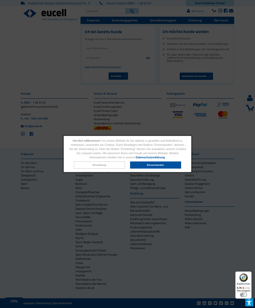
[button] (99, 165)
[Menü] (249, 274)
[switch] (243, 295)
